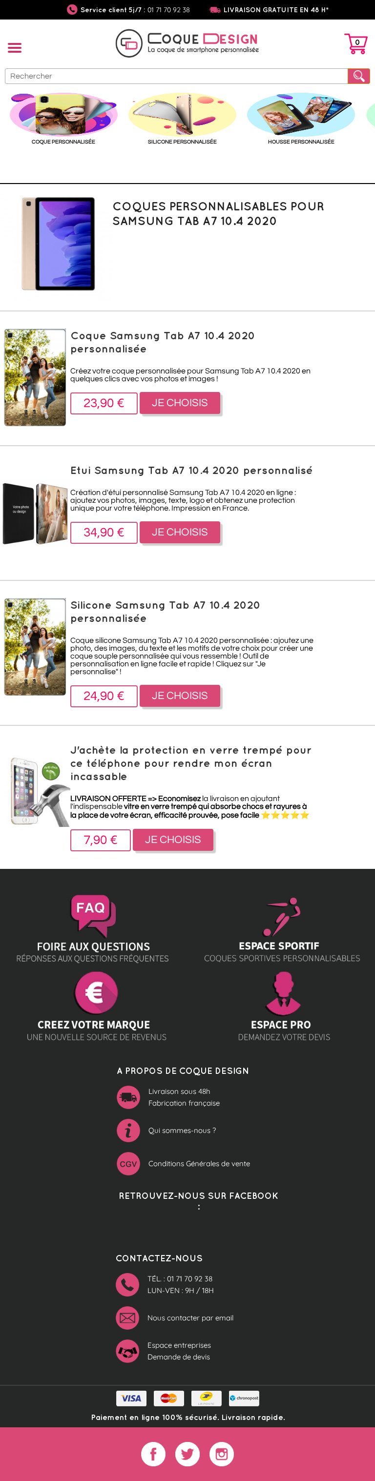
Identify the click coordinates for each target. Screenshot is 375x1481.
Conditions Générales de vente (199, 1163)
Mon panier (356, 46)
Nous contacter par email (190, 1317)
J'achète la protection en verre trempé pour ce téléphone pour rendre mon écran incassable (191, 762)
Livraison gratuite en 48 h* (276, 10)
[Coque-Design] (187, 44)
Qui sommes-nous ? (182, 1130)
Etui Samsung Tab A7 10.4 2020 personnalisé (191, 470)
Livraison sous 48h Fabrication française (184, 1097)
